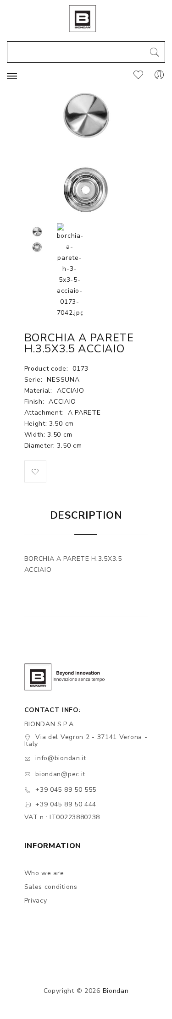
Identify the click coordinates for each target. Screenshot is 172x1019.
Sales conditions (51, 886)
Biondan (116, 990)
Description (86, 515)
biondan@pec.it (60, 774)
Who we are (44, 873)
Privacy (35, 900)
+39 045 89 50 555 (65, 789)
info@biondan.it (60, 758)
